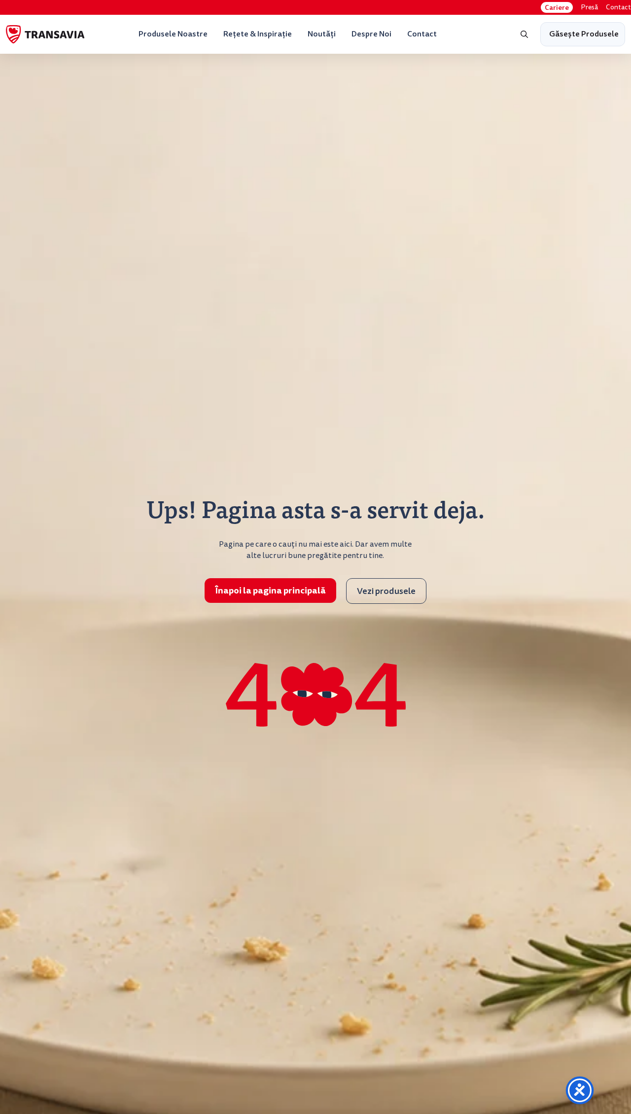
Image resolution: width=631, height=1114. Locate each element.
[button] (524, 34)
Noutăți (322, 33)
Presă (589, 7)
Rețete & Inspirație (257, 33)
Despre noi (371, 33)
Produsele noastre (173, 33)
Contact (618, 7)
